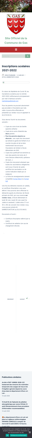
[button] (16, 50)
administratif (10, 77)
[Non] (30, 432)
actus (4, 77)
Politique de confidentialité (18, 435)
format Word (17, 179)
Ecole (17, 77)
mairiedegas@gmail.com (10, 101)
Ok (7, 435)
